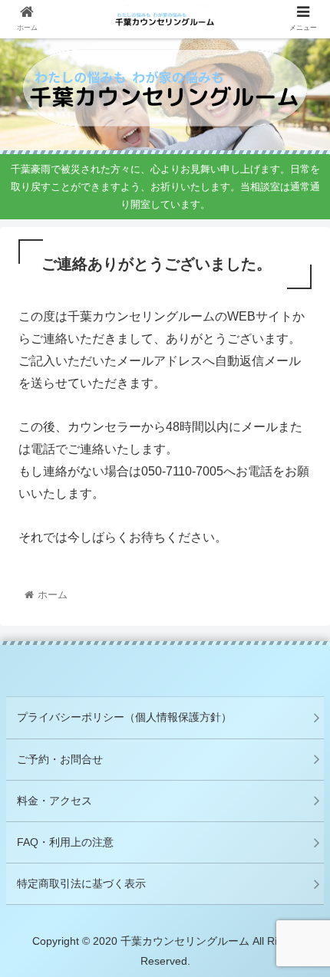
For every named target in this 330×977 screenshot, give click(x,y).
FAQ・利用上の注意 (65, 842)
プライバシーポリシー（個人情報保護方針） (124, 717)
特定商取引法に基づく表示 (81, 883)
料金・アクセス (54, 800)
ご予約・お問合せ (60, 759)
